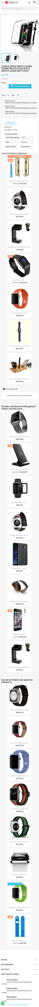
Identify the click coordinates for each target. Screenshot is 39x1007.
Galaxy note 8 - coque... (19, 568)
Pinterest (18, 95)
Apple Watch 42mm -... (19, 280)
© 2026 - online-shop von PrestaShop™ (14, 1004)
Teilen (8, 95)
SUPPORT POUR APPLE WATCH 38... (19, 247)
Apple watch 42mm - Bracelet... (19, 436)
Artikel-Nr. (8, 127)
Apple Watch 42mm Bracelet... (19, 743)
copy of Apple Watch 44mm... (19, 710)
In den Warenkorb (20, 86)
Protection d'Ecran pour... (19, 502)
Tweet (13, 95)
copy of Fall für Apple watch (19, 809)
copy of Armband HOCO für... (19, 776)
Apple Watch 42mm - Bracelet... (19, 842)
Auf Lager (7, 130)
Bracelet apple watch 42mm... (19, 214)
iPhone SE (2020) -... (19, 634)
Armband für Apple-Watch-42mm (19, 907)
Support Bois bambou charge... (19, 379)
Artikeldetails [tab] (10, 122)
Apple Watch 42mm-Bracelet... (19, 601)
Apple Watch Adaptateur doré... (19, 181)
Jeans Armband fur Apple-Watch (19, 346)
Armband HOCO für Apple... (19, 313)
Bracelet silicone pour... (19, 941)
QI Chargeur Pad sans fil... (19, 469)
